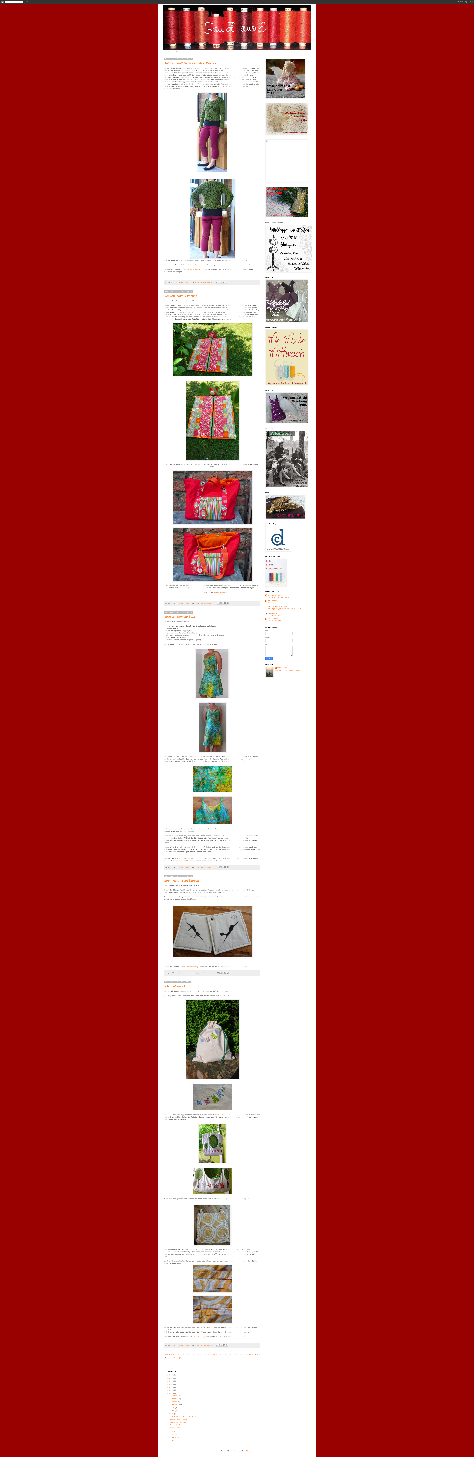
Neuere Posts (170, 1354)
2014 (171, 1393)
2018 (171, 1381)
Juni (173, 1411)
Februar (174, 1438)
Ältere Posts (254, 1354)
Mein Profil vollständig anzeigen (288, 671)
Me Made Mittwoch (275, 595)
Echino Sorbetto (274, 621)
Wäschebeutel (174, 986)
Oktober (174, 1402)
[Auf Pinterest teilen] (226, 282)
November (174, 1399)
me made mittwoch (195, 269)
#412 (269, 602)
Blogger (249, 1451)
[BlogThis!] (219, 282)
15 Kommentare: (207, 867)
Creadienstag (220, 592)
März (173, 1435)
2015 (171, 1390)
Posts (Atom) (179, 1358)
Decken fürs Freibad (180, 296)
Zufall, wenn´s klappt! (277, 606)
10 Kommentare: (207, 973)
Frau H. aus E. (283, 668)
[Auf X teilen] (222, 282)
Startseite (169, 52)
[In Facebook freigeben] (224, 282)
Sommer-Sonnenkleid (180, 617)
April (173, 1432)
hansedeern (272, 613)
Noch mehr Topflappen (181, 880)
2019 (171, 1378)
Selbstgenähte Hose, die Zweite (190, 63)
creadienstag (273, 601)
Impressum (180, 52)
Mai (172, 1414)
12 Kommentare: (207, 603)
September (175, 1405)
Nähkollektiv (273, 619)
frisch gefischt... (276, 615)
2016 (171, 1387)
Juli (173, 1408)
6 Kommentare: (207, 282)
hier (166, 75)
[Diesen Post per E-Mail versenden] (217, 282)
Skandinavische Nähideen (225, 1115)
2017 (171, 1384)
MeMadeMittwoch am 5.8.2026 (279, 597)
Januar (174, 1441)
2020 (171, 1375)
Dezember (174, 1396)
